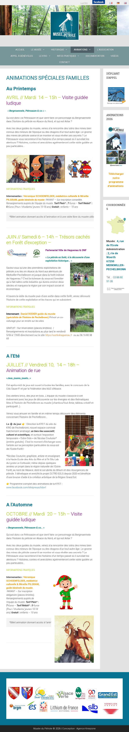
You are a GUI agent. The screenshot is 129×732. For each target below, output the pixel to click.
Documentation (95, 56)
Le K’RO (84, 3)
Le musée (36, 49)
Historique (57, 49)
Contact (64, 62)
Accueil (20, 49)
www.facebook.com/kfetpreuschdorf (26, 487)
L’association (105, 49)
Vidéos (114, 56)
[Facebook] (98, 2)
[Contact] (116, 289)
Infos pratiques (66, 56)
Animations (80, 49)
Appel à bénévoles (22, 56)
